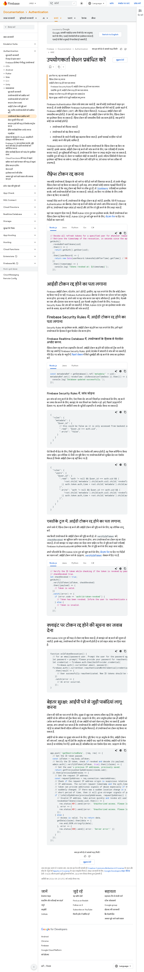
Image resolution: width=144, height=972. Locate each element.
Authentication (38, 12)
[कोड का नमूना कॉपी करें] (125, 233)
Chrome (45, 941)
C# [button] (92, 227)
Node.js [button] (53, 227)
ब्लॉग (112, 3)
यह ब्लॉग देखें (77, 896)
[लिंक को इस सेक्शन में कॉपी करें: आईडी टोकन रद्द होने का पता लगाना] (109, 284)
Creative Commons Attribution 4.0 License (106, 868)
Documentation (13, 12)
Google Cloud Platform (51, 950)
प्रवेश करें (137, 3)
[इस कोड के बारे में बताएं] (116, 233)
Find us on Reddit (80, 900)
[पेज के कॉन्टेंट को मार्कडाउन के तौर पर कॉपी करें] (59, 67)
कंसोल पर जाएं (124, 3)
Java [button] (64, 227)
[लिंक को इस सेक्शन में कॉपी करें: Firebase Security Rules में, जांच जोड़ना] (97, 393)
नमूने (43, 905)
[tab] (53, 227)
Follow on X (78, 905)
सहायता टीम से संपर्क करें (114, 896)
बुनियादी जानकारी (26, 18)
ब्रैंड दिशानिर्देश (109, 914)
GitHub (44, 914)
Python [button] (75, 227)
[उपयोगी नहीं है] (125, 49)
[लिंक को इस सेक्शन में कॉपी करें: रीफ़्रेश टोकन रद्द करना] (86, 174)
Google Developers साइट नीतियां (117, 871)
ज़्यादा (31, 3)
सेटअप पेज (110, 216)
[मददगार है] (121, 49)
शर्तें (42, 966)
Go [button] (84, 227)
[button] (16, 44)
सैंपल (93, 18)
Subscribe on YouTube (82, 909)
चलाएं (70, 18)
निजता (48, 966)
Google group (111, 905)
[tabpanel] (87, 252)
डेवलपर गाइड (46, 896)
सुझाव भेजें (120, 60)
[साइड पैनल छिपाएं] (34, 967)
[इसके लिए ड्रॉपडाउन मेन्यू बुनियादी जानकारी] (36, 18)
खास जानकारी (9, 18)
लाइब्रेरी (43, 909)
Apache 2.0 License (61, 871)
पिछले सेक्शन (77, 354)
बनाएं (56, 18)
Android (45, 936)
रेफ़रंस (84, 18)
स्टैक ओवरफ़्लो (110, 900)
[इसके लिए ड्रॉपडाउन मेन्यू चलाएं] (75, 18)
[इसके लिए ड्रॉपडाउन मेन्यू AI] (48, 18)
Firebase (50, 49)
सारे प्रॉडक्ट (45, 954)
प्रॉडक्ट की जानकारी (112, 909)
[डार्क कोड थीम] (120, 233)
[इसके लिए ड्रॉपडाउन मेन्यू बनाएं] (61, 18)
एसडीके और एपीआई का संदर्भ (52, 900)
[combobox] (63, 3)
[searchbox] (18, 27)
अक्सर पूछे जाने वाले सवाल (114, 918)
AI (44, 18)
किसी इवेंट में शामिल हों (81, 914)
